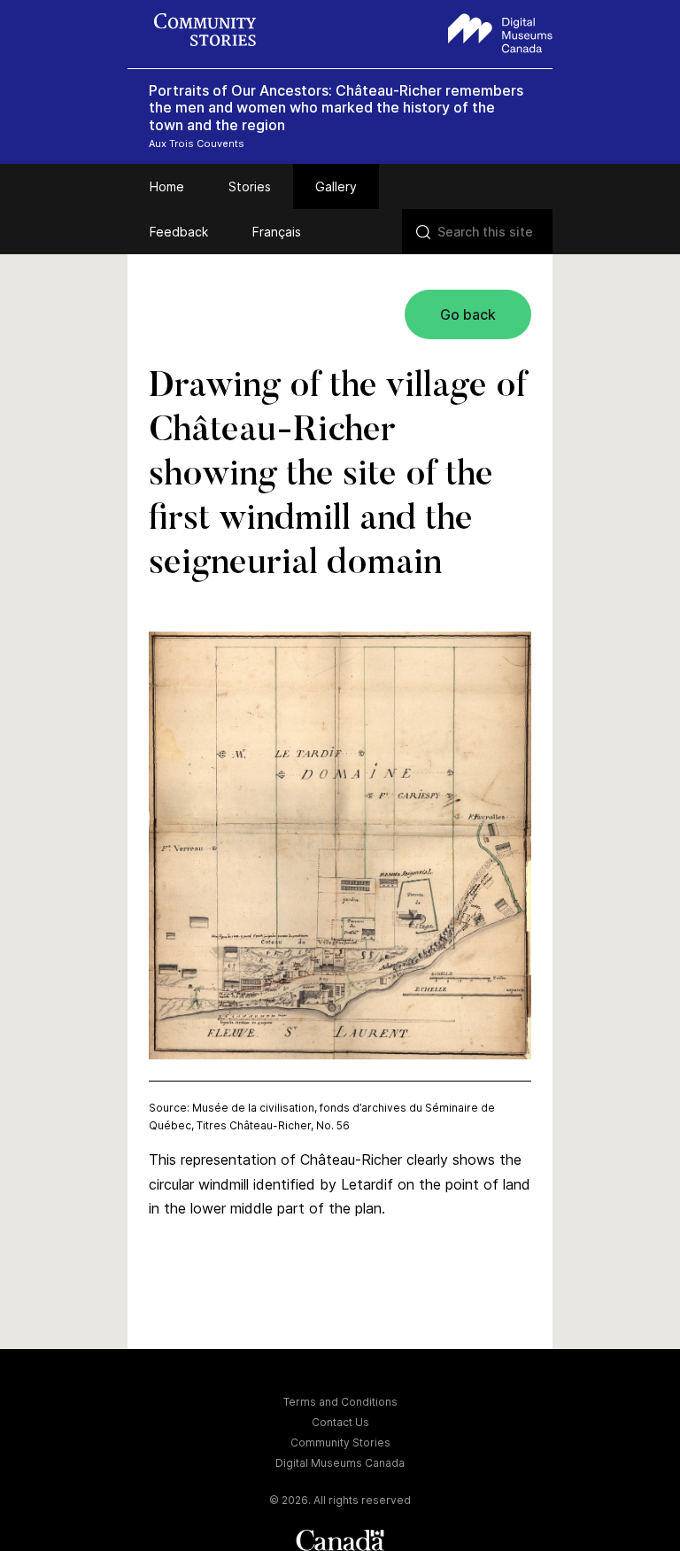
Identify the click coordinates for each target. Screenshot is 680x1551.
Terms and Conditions (340, 1401)
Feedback (179, 231)
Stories (249, 186)
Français (276, 231)
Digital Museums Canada (340, 1463)
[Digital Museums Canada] (500, 31)
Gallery (336, 186)
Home (167, 186)
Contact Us (340, 1422)
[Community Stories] (213, 32)
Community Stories (340, 1442)
